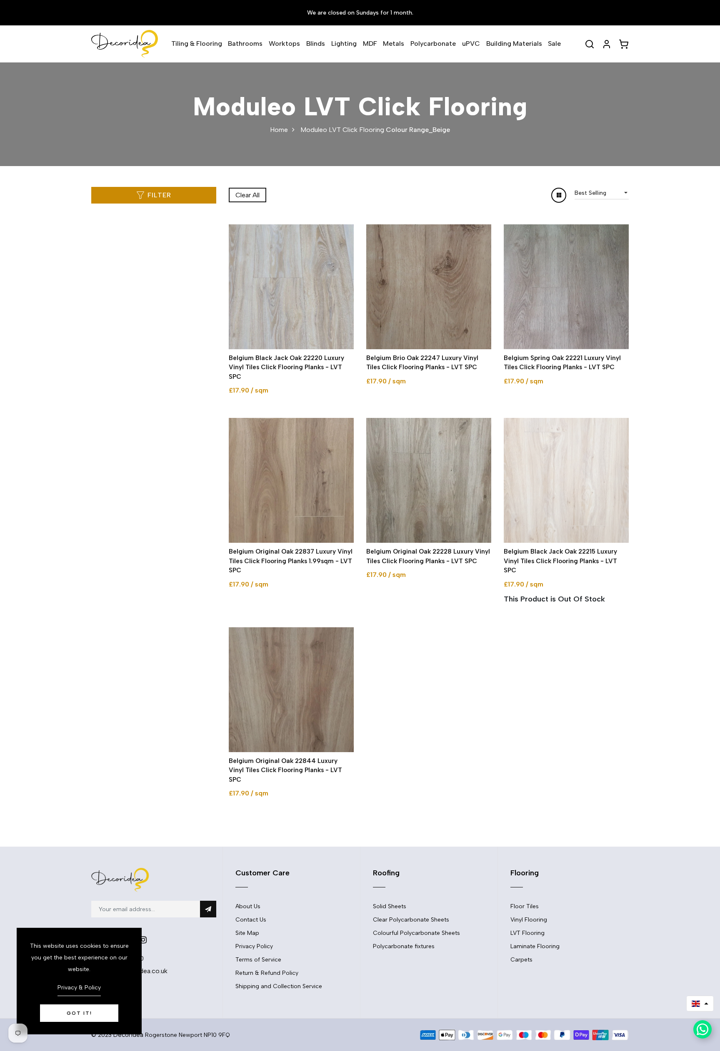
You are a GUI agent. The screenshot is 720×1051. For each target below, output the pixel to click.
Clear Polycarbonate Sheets (411, 919)
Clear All (247, 195)
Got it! (79, 1013)
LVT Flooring (527, 933)
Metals (393, 43)
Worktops (284, 43)
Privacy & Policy (79, 987)
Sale (554, 43)
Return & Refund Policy (266, 972)
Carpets (521, 959)
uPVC (471, 43)
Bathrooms (245, 43)
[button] (700, 1003)
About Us (247, 906)
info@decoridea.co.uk (134, 971)
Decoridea (128, 1035)
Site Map (247, 933)
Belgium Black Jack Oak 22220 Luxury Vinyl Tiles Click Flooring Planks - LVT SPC (286, 367)
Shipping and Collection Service (278, 986)
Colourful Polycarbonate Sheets (416, 933)
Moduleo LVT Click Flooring (342, 130)
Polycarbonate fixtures (404, 946)
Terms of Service (258, 959)
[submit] (208, 909)
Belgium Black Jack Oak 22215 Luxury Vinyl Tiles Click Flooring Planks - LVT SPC (560, 561)
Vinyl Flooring (528, 919)
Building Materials (514, 43)
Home (279, 130)
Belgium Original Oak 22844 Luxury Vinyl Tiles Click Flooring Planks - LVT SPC (285, 770)
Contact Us (250, 919)
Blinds (315, 43)
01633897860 (122, 958)
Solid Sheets (389, 906)
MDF (370, 43)
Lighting (344, 43)
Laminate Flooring (535, 946)
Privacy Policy (254, 946)
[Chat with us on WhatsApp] (702, 1029)
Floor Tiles (524, 906)
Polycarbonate (433, 43)
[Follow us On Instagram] (143, 940)
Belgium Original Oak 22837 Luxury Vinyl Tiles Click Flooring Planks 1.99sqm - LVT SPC (290, 561)
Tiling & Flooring (196, 43)
